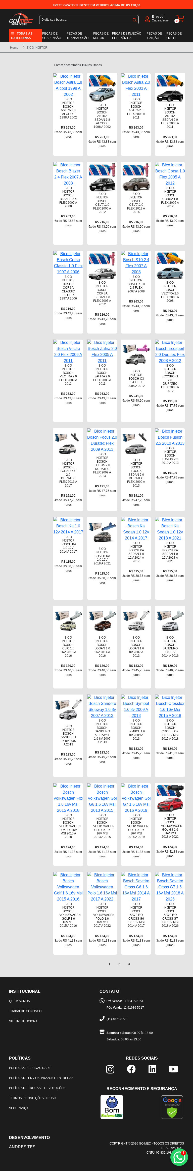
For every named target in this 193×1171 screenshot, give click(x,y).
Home (14, 47)
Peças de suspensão (51, 36)
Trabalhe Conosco (25, 1011)
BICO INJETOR (37, 47)
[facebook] (131, 1069)
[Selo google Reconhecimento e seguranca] (172, 1107)
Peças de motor (101, 36)
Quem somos (19, 1001)
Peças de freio (174, 36)
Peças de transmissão (77, 36)
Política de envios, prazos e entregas (41, 1078)
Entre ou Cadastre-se (160, 18)
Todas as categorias (21, 36)
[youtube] (173, 1069)
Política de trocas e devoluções (37, 1088)
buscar (135, 19)
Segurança (18, 1108)
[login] (147, 18)
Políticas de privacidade (30, 1068)
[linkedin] (152, 1069)
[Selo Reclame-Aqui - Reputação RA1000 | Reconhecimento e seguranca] (112, 1107)
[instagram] (110, 1069)
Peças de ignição (154, 36)
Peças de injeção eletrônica (126, 36)
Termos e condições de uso (32, 1098)
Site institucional (24, 1021)
